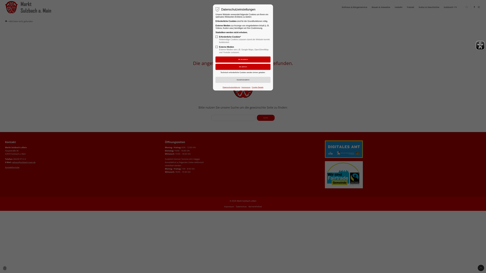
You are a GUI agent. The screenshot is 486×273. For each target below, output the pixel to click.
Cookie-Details (257, 87)
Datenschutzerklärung (231, 87)
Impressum (245, 87)
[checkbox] (217, 37)
